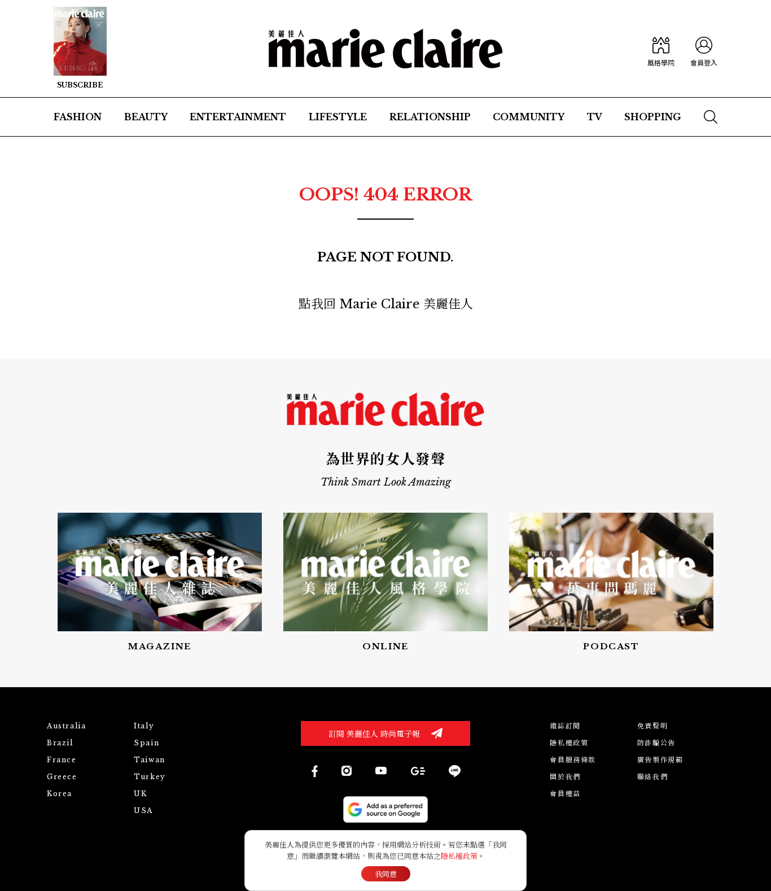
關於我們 (565, 776)
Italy (144, 726)
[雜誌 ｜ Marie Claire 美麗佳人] (80, 48)
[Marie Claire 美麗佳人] (386, 48)
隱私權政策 (569, 743)
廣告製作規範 (660, 759)
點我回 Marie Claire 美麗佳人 (386, 304)
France (62, 759)
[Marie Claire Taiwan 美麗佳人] (346, 770)
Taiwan (149, 759)
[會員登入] (703, 48)
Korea (59, 793)
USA (143, 810)
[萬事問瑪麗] (611, 583)
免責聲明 (652, 726)
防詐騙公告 (656, 743)
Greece (62, 776)
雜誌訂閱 (565, 726)
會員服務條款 (573, 759)
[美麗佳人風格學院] (660, 48)
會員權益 (565, 793)
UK (140, 793)
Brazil (60, 743)
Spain (146, 743)
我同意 (386, 874)
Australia (66, 726)
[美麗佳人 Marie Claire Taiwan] (314, 771)
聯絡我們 (652, 776)
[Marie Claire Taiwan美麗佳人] (381, 771)
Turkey (150, 776)
